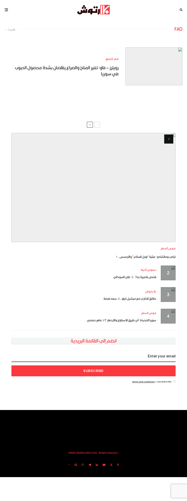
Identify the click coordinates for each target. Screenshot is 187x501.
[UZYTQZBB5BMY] (93, 187)
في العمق (112, 59)
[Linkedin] (97, 464)
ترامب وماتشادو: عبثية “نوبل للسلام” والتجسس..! (146, 257)
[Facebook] (118, 464)
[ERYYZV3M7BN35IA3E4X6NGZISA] (153, 66)
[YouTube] (104, 464)
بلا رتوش (150, 291)
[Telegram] (90, 464)
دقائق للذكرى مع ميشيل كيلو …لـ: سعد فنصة (130, 298)
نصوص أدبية (148, 270)
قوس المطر (168, 248)
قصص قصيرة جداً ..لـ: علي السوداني (134, 277)
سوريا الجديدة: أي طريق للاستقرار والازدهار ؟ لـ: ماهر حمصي (121, 320)
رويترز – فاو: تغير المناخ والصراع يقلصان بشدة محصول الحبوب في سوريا (67, 71)
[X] (111, 464)
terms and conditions (143, 381)
